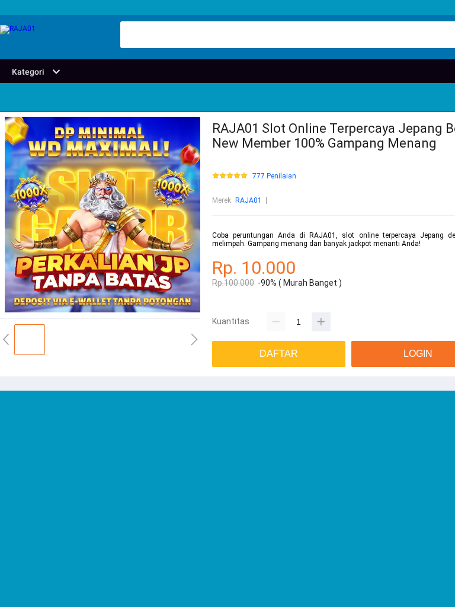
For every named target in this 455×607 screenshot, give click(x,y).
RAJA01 (248, 200)
